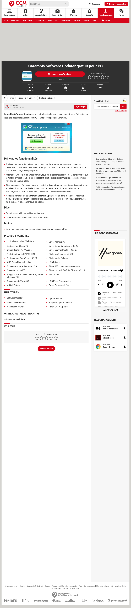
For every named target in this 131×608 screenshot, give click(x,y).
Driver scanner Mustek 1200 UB (63, 250)
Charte (106, 586)
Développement (27, 20)
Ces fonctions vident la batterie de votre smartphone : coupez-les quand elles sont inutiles (110, 161)
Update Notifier (55, 298)
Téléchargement (105, 15)
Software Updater (14, 298)
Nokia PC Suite (13, 285)
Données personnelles (69, 586)
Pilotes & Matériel (46, 98)
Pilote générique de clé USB (61, 254)
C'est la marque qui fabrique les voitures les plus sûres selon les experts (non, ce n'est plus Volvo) (109, 180)
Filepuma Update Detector (60, 302)
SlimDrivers (54, 274)
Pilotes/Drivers (66, 20)
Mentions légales (120, 586)
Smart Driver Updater (16, 302)
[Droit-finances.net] (56, 600)
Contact (47, 586)
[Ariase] (98, 600)
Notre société (31, 586)
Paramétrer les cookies (87, 586)
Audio (6, 20)
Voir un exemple (121, 111)
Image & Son (57, 15)
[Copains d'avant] (70, 600)
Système (86, 20)
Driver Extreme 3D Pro (59, 285)
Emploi (107, 20)
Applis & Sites (41, 15)
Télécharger (21, 98)
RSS (112, 586)
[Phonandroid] (117, 600)
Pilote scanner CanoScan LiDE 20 (22, 258)
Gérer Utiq (99, 586)
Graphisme (40, 20)
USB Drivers (54, 262)
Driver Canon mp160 (16, 270)
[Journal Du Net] (25, 600)
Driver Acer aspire (57, 242)
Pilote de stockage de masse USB (22, 266)
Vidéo (93, 20)
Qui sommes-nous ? (11, 586)
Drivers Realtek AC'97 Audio (19, 250)
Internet (49, 20)
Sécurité (77, 20)
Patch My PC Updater (58, 307)
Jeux (56, 20)
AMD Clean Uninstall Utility (19, 262)
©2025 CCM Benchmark (71, 588)
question (117, 4)
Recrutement (56, 586)
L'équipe (22, 586)
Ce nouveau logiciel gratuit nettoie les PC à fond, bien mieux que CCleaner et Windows (111, 171)
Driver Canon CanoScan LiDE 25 (63, 246)
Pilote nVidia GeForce (58, 258)
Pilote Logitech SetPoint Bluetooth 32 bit (67, 270)
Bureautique (15, 20)
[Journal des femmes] (10, 600)
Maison (73, 15)
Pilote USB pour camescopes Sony (64, 266)
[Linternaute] (41, 601)
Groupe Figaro (56, 588)
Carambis (48, 90)
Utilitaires (32, 98)
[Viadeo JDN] (84, 600)
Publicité (40, 586)
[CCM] (17, 4)
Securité (89, 15)
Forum (121, 15)
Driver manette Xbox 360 (18, 281)
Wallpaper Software (15, 307)
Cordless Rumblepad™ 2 (17, 246)
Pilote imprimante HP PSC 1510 (21, 254)
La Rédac (14, 105)
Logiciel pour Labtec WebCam (20, 241)
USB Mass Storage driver (60, 281)
